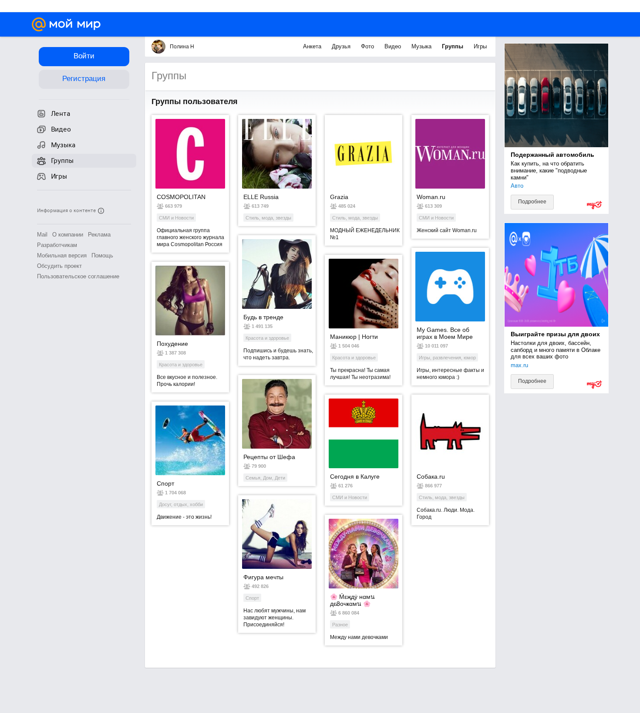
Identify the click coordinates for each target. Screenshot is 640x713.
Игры (480, 46)
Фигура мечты (263, 577)
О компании (67, 234)
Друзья (342, 46)
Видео (393, 46)
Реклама (99, 234)
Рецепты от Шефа (269, 456)
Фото (368, 46)
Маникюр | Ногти (354, 336)
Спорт (165, 483)
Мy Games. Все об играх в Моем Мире (445, 333)
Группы (453, 46)
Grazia (339, 196)
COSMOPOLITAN (181, 196)
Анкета (313, 46)
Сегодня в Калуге (355, 476)
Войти (84, 56)
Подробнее (532, 202)
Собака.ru (431, 476)
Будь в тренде (263, 317)
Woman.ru (431, 196)
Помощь (102, 255)
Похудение (172, 343)
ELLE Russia (261, 196)
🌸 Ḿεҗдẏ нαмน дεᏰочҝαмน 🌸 (352, 600)
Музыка (422, 46)
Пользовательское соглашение (78, 276)
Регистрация (83, 78)
